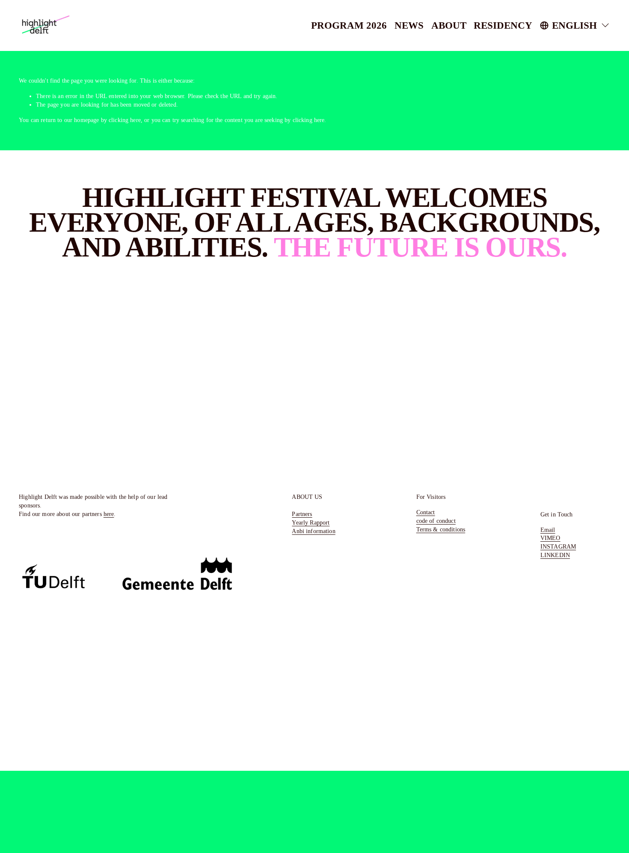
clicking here (125, 119)
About (448, 25)
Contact (425, 512)
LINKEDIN (555, 555)
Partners (302, 513)
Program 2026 (349, 25)
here (109, 513)
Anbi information (313, 531)
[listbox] (575, 25)
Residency (503, 25)
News (409, 25)
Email (547, 529)
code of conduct (436, 520)
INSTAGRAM (558, 546)
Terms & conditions (441, 529)
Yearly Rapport (310, 522)
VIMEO (550, 537)
